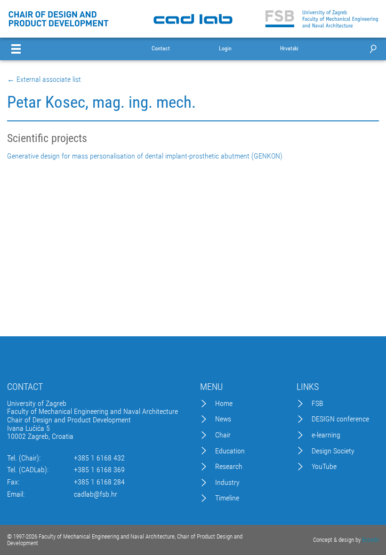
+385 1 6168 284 (99, 482)
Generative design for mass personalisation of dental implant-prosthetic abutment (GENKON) (144, 156)
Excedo (370, 539)
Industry (227, 482)
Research (228, 466)
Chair (223, 435)
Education (230, 451)
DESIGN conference (340, 419)
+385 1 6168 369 (99, 470)
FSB (317, 403)
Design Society (333, 451)
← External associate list (44, 79)
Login (225, 49)
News (223, 419)
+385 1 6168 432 (99, 458)
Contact (161, 49)
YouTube (324, 466)
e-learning (326, 435)
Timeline (227, 498)
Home (224, 403)
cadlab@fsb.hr (95, 494)
